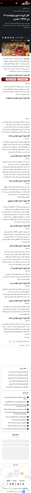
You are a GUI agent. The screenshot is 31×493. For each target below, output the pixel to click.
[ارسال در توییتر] (8, 38)
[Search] (2, 3)
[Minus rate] (10, 341)
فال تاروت (21, 345)
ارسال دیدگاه (15, 465)
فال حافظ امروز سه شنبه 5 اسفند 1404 (19, 420)
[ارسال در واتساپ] (3, 38)
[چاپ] (13, 38)
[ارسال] (11, 38)
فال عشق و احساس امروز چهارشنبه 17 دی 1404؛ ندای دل (17, 387)
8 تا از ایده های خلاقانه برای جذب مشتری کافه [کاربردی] (15, 402)
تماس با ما (22, 481)
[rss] (23, 484)
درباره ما (15, 481)
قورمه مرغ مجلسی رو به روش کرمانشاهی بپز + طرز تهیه (16, 417)
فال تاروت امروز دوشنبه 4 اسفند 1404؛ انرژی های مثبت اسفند (14, 429)
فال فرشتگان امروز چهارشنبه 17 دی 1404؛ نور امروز (18, 372)
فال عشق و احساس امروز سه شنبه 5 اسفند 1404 (17, 423)
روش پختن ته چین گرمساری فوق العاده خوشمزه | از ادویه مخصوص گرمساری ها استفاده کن (15, 413)
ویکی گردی (10, 488)
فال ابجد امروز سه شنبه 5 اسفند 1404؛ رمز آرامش (17, 426)
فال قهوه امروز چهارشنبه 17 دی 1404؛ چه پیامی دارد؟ (18, 375)
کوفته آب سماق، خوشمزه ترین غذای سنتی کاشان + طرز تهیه (15, 409)
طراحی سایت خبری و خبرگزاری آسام (14, 491)
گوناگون (24, 8)
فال (26, 345)
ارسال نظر (15, 434)
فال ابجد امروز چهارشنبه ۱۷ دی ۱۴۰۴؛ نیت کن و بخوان (17, 378)
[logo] (26, 3)
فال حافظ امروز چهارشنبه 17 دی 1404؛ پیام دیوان (18, 384)
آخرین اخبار (25, 393)
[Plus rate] (13, 341)
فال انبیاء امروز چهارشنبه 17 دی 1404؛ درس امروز (18, 381)
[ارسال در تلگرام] (6, 38)
